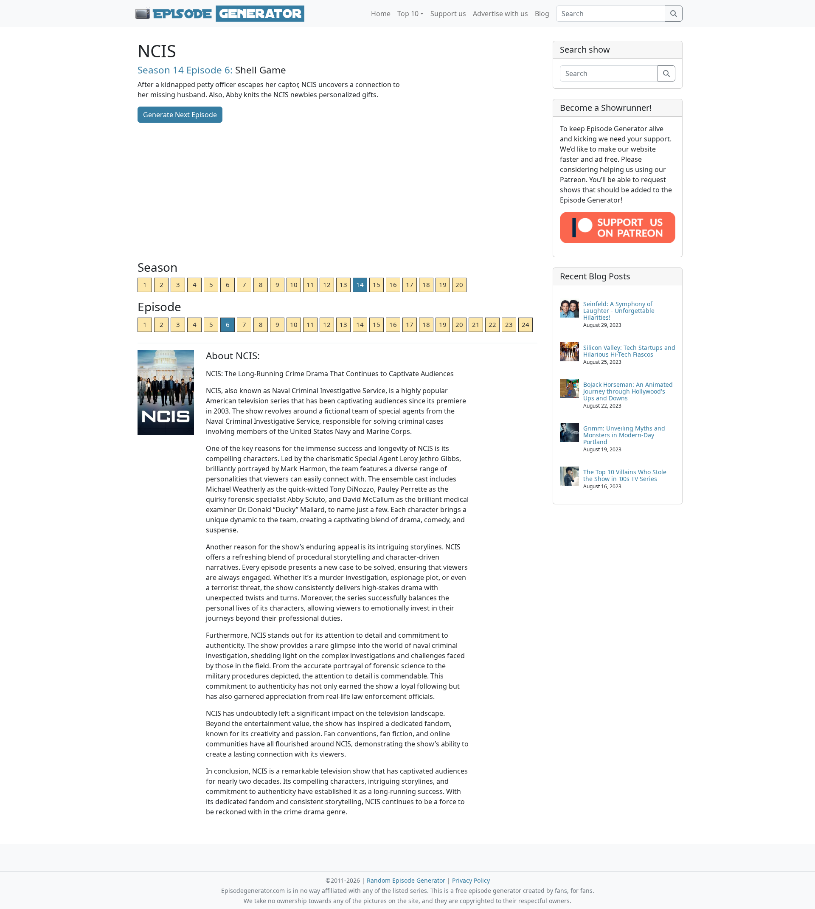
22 (492, 324)
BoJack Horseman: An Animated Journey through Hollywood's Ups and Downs (628, 391)
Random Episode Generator (406, 880)
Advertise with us (500, 13)
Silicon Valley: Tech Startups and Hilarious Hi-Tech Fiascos (629, 350)
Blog (542, 13)
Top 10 (408, 13)
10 (294, 284)
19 (443, 284)
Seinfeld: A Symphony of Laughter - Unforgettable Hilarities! (619, 310)
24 (525, 324)
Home (381, 13)
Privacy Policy (471, 880)
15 (376, 284)
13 (343, 284)
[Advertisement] (337, 192)
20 (459, 284)
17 (409, 284)
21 (476, 324)
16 (393, 284)
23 (509, 324)
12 (327, 284)
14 (360, 284)
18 (426, 284)
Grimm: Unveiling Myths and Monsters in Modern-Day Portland (624, 435)
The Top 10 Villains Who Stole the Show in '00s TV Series (624, 475)
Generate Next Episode (180, 114)
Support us (448, 13)
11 (310, 284)
